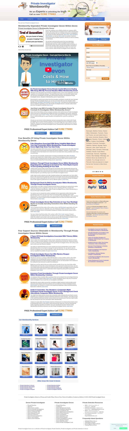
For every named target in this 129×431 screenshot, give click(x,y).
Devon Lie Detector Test (34, 412)
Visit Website (89, 167)
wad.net (93, 406)
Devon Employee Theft (62, 416)
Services (66, 19)
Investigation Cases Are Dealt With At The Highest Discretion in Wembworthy (98, 229)
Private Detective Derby (26, 388)
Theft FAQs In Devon (90, 422)
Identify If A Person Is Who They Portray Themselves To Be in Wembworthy (98, 243)
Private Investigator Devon (32, 23)
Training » (104, 39)
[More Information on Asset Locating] (70, 343)
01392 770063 (45, 114)
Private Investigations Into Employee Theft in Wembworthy (97, 250)
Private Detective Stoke (53, 386)
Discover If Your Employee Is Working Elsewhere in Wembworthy (97, 246)
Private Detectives (61, 405)
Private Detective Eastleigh (54, 388)
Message (88, 69)
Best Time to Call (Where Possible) (95, 65)
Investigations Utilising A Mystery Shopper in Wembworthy (96, 254)
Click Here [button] (121, 425)
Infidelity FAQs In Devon (91, 421)
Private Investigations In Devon (64, 418)
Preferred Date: (90, 61)
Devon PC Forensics (33, 414)
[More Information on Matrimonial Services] (55, 329)
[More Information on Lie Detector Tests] (25, 343)
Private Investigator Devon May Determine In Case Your (50, 202)
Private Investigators (29, 397)
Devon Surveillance (61, 414)
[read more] (50, 105)
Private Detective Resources (93, 402)
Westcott (76, 149)
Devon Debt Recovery (62, 421)
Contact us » (56, 133)
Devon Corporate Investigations (36, 409)
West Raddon (49, 36)
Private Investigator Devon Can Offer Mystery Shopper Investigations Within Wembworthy (50, 255)
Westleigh (40, 102)
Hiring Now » (93, 39)
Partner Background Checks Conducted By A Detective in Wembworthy (98, 261)
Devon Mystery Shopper (62, 419)
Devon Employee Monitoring (63, 409)
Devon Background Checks (63, 408)
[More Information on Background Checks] (40, 329)
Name (88, 48)
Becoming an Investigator (92, 204)
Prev (87, 140)
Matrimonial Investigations (79, 19)
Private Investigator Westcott (54, 389)
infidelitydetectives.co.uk (97, 409)
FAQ (47, 19)
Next (20, 46)
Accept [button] (123, 428)
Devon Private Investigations (35, 416)
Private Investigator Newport (27, 389)
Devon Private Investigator (35, 402)
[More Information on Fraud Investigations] (55, 357)
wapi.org (101, 412)
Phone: (88, 57)
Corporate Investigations (96, 19)
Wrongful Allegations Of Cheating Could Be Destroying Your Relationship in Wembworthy (98, 234)
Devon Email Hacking (61, 417)
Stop (23, 46)
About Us (39, 19)
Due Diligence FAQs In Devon (92, 423)
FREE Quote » (40, 133)
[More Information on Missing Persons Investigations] (40, 371)
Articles (81, 397)
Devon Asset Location (33, 408)
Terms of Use (58, 397)
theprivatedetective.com (91, 416)
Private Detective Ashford (53, 385)
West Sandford (74, 34)
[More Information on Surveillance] (25, 329)
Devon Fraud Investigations (35, 410)
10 (43, 45)
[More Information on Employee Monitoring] (70, 357)
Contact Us (30, 19)
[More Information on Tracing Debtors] (25, 371)
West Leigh (61, 36)
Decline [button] (115, 428)
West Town (66, 34)
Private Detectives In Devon (27, 385)
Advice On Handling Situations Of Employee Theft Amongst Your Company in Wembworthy (98, 239)
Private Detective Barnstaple (27, 386)
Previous (18, 46)
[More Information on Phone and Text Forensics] (55, 343)
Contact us (76, 397)
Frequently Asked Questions (93, 418)
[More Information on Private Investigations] (70, 371)
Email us (98, 32)
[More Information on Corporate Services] (70, 329)
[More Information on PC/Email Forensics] (40, 343)
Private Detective (32, 405)
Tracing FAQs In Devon (91, 425)
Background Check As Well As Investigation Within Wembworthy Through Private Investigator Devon (54, 183)
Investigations (56, 19)
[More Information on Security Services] (40, 357)
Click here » (26, 335)
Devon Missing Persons (34, 413)
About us (37, 397)
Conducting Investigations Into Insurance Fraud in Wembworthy (98, 257)
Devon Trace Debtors (33, 417)
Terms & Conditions (67, 397)
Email (87, 52)
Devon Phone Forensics (62, 413)
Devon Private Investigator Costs (64, 422)
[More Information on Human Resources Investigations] (55, 371)
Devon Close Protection (34, 418)
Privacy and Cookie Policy (47, 397)
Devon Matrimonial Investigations (64, 412)
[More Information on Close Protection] (25, 357)
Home (21, 19)
